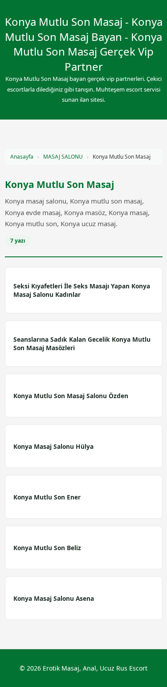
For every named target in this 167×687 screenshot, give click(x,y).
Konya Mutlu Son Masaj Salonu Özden (70, 395)
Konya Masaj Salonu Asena (53, 598)
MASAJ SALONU (63, 156)
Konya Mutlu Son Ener (47, 497)
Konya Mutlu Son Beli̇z (47, 547)
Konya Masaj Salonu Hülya (53, 446)
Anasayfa (21, 156)
